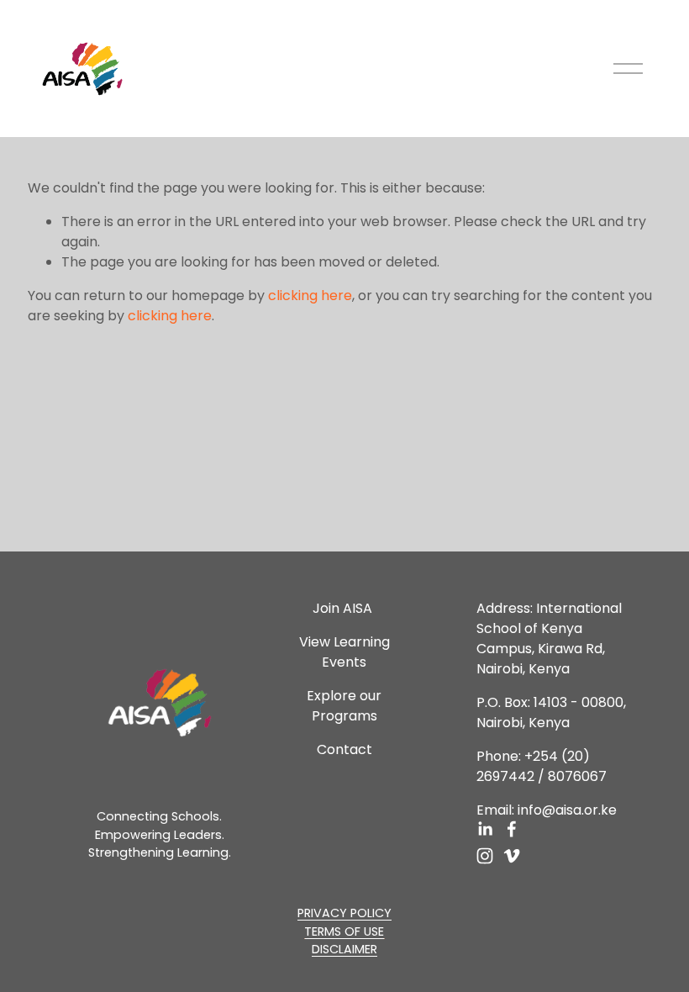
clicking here (310, 295)
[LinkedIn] (484, 829)
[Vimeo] (511, 855)
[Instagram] (484, 855)
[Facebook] (511, 829)
